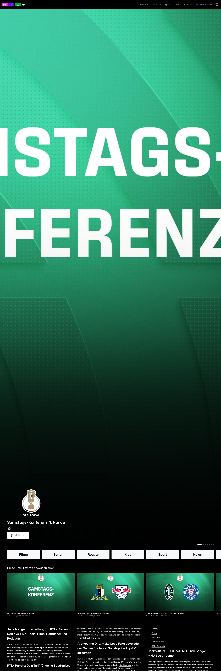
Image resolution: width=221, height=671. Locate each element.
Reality (155, 629)
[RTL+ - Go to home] (13, 4)
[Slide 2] (203, 544)
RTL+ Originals (158, 646)
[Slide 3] (205, 544)
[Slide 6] (211, 544)
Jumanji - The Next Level (127, 632)
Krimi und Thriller (159, 642)
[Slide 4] (207, 544)
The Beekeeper (135, 629)
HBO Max (156, 637)
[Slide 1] (199, 544)
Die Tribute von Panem (87, 632)
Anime (154, 633)
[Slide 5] (209, 544)
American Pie (105, 632)
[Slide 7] (213, 544)
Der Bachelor (125, 665)
